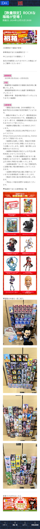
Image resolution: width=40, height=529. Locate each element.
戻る (5, 3)
